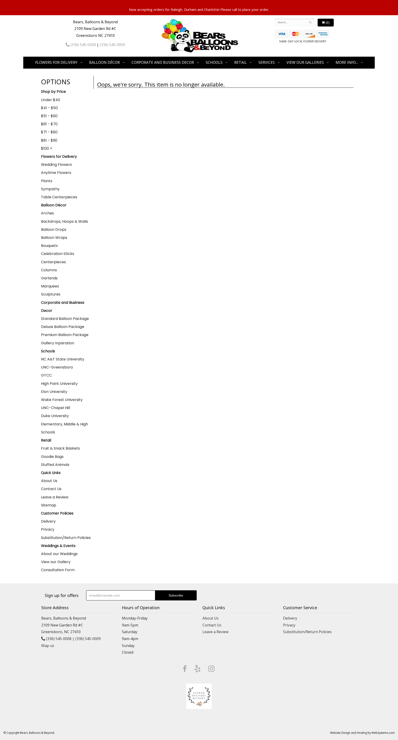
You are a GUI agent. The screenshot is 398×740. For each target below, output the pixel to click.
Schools (214, 62)
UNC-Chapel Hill (55, 407)
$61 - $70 (49, 124)
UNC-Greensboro (57, 367)
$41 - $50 (49, 108)
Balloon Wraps (54, 237)
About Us (49, 480)
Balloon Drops (53, 229)
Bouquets (49, 245)
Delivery (48, 521)
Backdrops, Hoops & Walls (64, 221)
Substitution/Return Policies (66, 537)
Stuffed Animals (55, 464)
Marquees (50, 286)
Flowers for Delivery (56, 62)
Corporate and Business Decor (163, 62)
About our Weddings (59, 553)
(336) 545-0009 (112, 44)
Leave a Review (54, 497)
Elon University (54, 391)
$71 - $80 (49, 132)
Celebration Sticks (57, 253)
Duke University (55, 415)
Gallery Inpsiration (57, 343)
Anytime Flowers (56, 172)
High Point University (59, 383)
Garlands (49, 278)
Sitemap (48, 505)
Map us (47, 645)
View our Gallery (55, 562)
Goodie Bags (52, 456)
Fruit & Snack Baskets (60, 448)
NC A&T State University (62, 359)
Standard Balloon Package (65, 318)
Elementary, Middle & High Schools (64, 428)
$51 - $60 (49, 116)
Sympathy (50, 189)
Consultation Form (58, 570)
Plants (46, 181)
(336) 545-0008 (83, 44)
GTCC (46, 375)
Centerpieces (53, 262)
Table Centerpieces (59, 197)
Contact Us (51, 488)
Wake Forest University (62, 399)
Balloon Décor (104, 62)
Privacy (47, 529)
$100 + (46, 148)
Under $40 (50, 99)
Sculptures (50, 294)
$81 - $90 (49, 140)
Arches (47, 213)
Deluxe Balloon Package (62, 326)
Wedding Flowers (56, 164)
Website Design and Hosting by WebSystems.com (362, 733)
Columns (49, 270)
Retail (240, 62)
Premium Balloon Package (64, 334)
